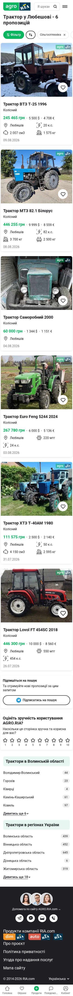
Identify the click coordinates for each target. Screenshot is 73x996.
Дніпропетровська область (35, 852)
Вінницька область (35, 844)
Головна (7, 993)
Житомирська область (35, 869)
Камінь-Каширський (35, 797)
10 (67, 745)
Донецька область (35, 861)
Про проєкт (14, 943)
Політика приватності (24, 951)
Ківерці (35, 789)
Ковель (35, 805)
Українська (58, 979)
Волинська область (35, 836)
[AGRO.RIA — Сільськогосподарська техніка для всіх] (18, 6)
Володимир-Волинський (35, 773)
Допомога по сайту (36, 909)
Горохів (35, 781)
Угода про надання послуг (28, 959)
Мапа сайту (14, 967)
